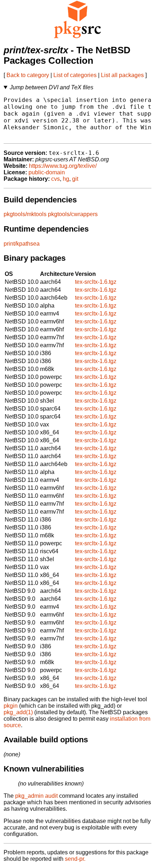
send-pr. (75, 859)
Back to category (27, 75)
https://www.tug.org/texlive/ (63, 166)
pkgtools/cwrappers (73, 214)
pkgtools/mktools (25, 214)
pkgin (11, 706)
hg (66, 179)
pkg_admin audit (36, 796)
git (75, 179)
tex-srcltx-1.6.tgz (95, 282)
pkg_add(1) (18, 712)
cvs (55, 179)
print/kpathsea (22, 244)
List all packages (122, 75)
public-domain (46, 172)
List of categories (75, 75)
